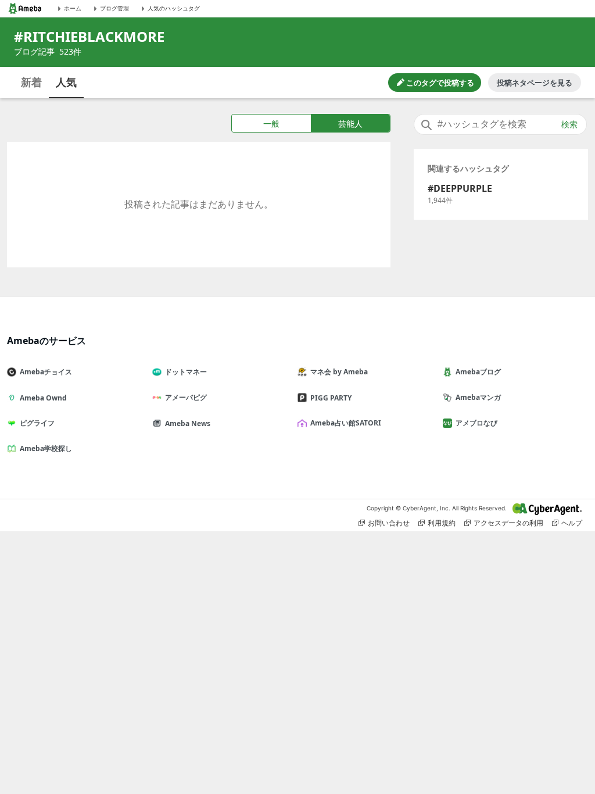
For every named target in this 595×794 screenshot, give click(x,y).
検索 (569, 124)
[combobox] (500, 124)
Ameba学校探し (46, 448)
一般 (271, 123)
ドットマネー (186, 372)
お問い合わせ (389, 522)
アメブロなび (476, 423)
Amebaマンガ (478, 397)
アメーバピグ (186, 397)
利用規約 (442, 522)
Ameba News (187, 423)
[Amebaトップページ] (25, 8)
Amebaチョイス (46, 372)
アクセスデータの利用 (508, 522)
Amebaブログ (478, 372)
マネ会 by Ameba (339, 372)
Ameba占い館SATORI (345, 423)
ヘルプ (571, 522)
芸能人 (350, 123)
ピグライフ (37, 423)
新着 (31, 82)
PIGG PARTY (331, 398)
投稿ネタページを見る (534, 82)
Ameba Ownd (43, 398)
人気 (66, 82)
